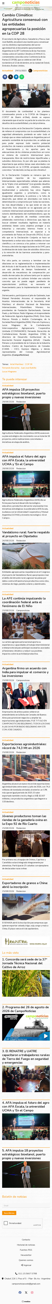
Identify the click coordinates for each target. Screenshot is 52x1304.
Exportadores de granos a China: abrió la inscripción (25, 885)
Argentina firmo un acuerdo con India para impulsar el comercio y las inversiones (25, 672)
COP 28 (28, 364)
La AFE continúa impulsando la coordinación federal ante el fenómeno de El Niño (24, 602)
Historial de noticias (26, 1244)
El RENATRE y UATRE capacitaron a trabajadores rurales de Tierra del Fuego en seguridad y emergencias (26, 1057)
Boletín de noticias (14, 1196)
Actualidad (7, 70)
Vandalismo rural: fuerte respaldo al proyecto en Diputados (26, 534)
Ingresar (27, 1265)
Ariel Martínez (16, 364)
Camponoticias (40, 70)
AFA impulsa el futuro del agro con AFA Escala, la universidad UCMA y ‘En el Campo (24, 460)
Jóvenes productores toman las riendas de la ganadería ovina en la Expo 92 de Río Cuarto (24, 820)
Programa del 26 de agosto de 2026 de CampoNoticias (25, 1009)
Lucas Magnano (9, 371)
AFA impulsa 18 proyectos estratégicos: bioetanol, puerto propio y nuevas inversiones (23, 393)
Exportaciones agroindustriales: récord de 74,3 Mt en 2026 (24, 746)
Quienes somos (26, 1260)
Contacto (26, 1239)
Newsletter (26, 1255)
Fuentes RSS (26, 1249)
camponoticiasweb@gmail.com (26, 1283)
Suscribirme (9, 1213)
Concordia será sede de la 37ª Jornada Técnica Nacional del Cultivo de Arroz (24, 963)
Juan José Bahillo (28, 367)
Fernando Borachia (10, 367)
